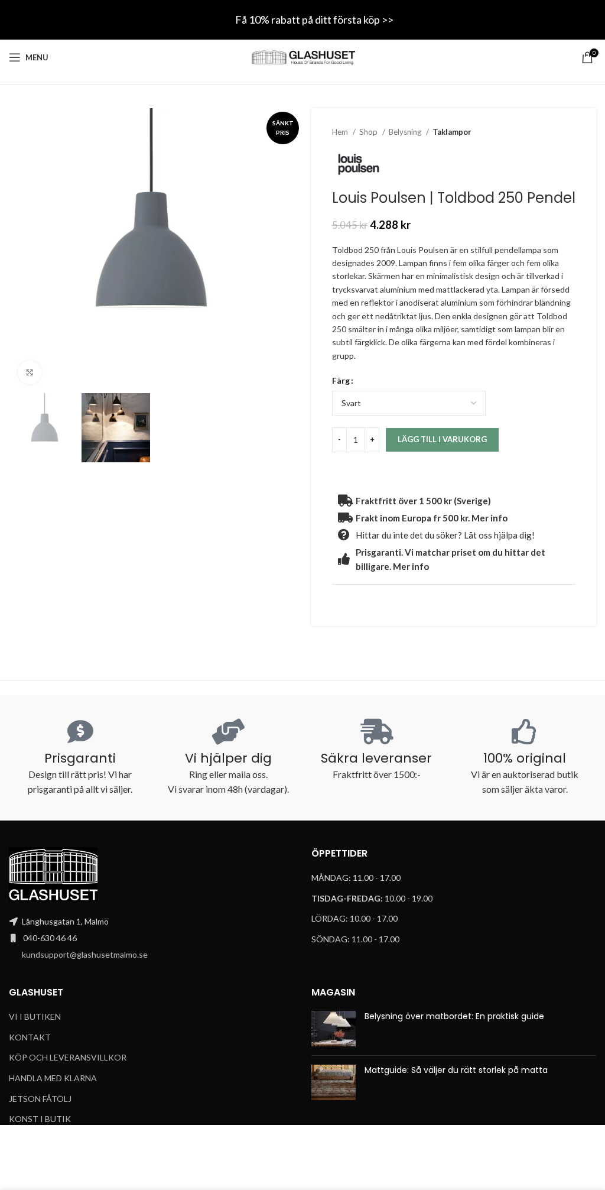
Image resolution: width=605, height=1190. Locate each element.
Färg (341, 380)
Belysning (406, 132)
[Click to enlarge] (29, 372)
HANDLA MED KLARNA (53, 1078)
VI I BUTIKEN (35, 1016)
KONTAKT (30, 1037)
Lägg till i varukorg (442, 439)
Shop (369, 132)
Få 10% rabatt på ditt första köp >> (314, 19)
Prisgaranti (80, 758)
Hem (341, 132)
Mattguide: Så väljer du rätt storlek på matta (456, 1070)
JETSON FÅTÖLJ (40, 1099)
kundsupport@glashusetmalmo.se (85, 954)
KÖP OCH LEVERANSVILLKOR (67, 1057)
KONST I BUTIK (40, 1119)
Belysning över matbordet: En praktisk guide (454, 1016)
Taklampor (451, 132)
